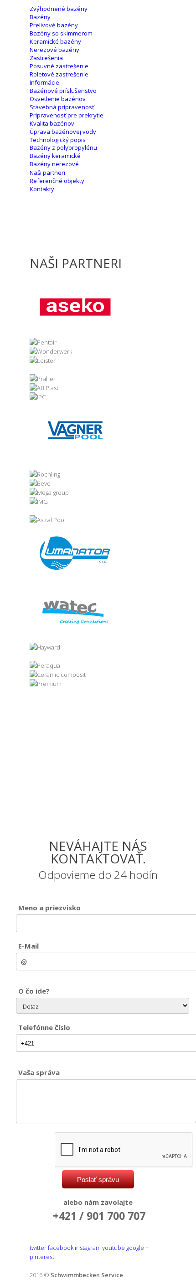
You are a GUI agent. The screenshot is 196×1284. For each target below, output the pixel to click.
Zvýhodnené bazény (59, 9)
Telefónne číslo (44, 1027)
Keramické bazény (55, 41)
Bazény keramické (55, 156)
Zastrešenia (46, 58)
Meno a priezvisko (49, 907)
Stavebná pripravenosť (62, 107)
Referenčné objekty (57, 181)
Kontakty (42, 189)
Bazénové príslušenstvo (63, 90)
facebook (60, 1247)
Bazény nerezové (54, 164)
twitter (38, 1247)
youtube (113, 1247)
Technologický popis (58, 140)
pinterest (42, 1257)
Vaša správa (39, 1072)
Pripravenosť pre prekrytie (66, 115)
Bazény (40, 17)
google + (137, 1247)
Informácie (44, 82)
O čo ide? (34, 990)
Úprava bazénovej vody (63, 131)
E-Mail (28, 945)
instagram (88, 1247)
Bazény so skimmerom (61, 33)
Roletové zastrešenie (59, 74)
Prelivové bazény (54, 25)
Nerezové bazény (54, 50)
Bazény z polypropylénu (63, 147)
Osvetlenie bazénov (58, 99)
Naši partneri (47, 172)
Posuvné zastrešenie (59, 66)
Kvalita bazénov (52, 123)
